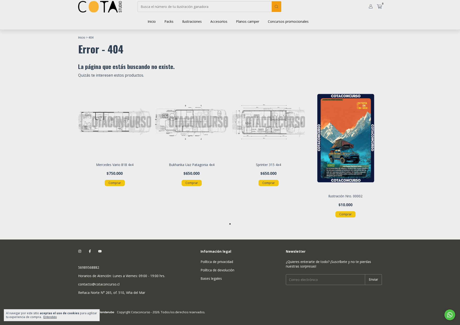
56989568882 (88, 267)
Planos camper (247, 21)
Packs (168, 21)
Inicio (152, 21)
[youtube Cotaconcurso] (100, 251)
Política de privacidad (217, 261)
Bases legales (211, 278)
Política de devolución (217, 270)
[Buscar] (276, 6)
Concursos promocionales (288, 21)
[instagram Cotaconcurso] (79, 251)
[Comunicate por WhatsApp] (449, 314)
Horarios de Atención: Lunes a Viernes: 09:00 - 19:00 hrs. (121, 276)
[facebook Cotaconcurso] (90, 251)
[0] (379, 7)
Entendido (50, 317)
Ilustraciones (192, 21)
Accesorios (218, 21)
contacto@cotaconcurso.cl (99, 284)
